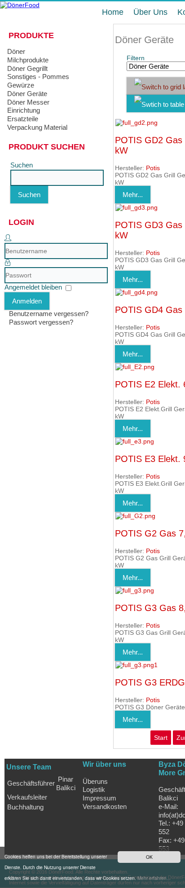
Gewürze (20, 85)
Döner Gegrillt (27, 68)
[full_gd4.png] (136, 292)
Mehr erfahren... (154, 878)
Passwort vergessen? (41, 322)
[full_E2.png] (135, 366)
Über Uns (150, 12)
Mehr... (133, 194)
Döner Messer (28, 102)
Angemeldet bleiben (33, 287)
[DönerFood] (20, 5)
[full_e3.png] (134, 441)
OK (149, 856)
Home (112, 12)
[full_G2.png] (135, 515)
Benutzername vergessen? (48, 313)
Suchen (21, 165)
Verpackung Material (37, 127)
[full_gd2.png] (136, 122)
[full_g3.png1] (136, 664)
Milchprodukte (27, 60)
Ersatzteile (22, 119)
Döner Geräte (27, 93)
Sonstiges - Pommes (38, 76)
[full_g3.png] (134, 590)
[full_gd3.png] (136, 207)
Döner (16, 51)
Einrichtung (23, 110)
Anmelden (27, 301)
